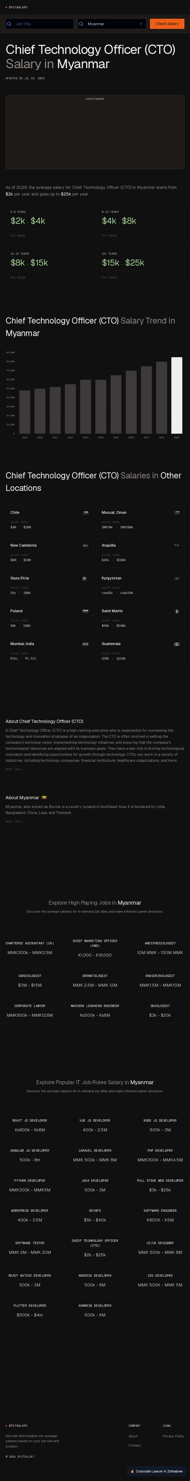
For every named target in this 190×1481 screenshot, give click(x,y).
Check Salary (167, 23)
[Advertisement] (95, 135)
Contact (135, 1445)
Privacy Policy (173, 1436)
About (133, 1436)
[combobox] (40, 23)
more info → (15, 769)
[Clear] (141, 24)
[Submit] (11, 24)
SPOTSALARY (18, 7)
